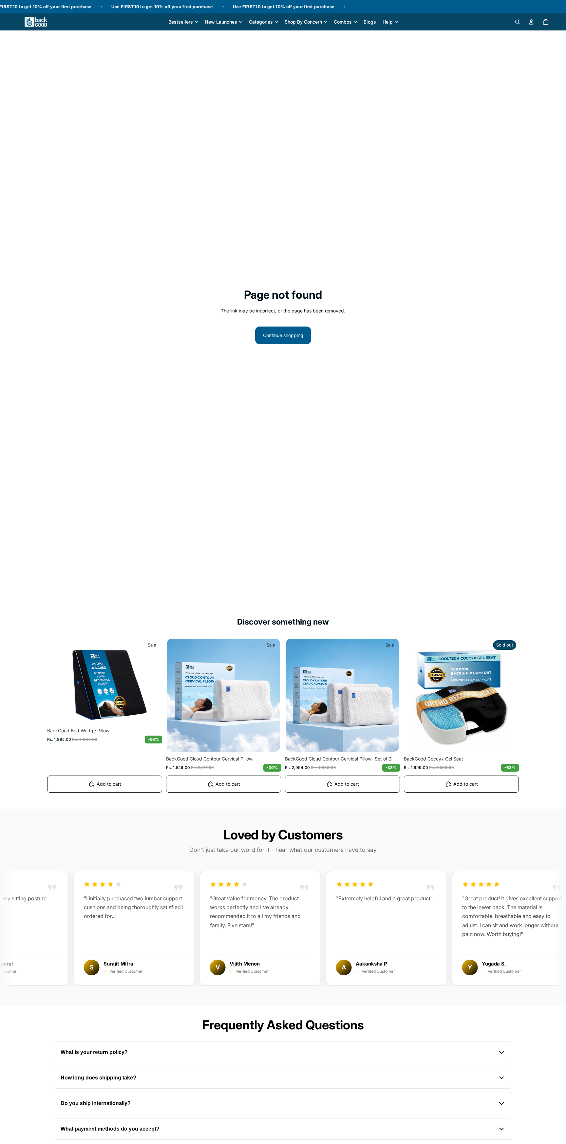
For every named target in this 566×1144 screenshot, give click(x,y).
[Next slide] (151, 681)
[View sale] (283, 6)
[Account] (531, 22)
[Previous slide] (58, 681)
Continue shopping (283, 335)
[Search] (517, 22)
